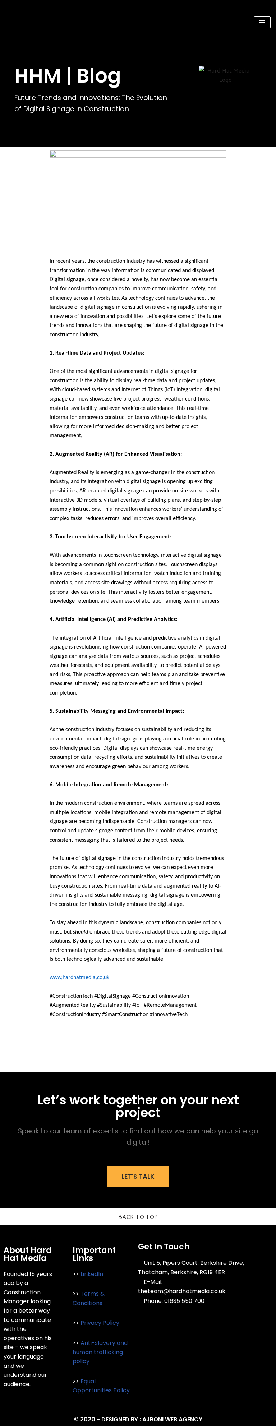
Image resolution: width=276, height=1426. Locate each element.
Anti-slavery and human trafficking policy (100, 1352)
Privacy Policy (99, 1323)
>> (76, 1274)
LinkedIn (91, 1274)
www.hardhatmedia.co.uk (79, 978)
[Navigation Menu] (262, 22)
